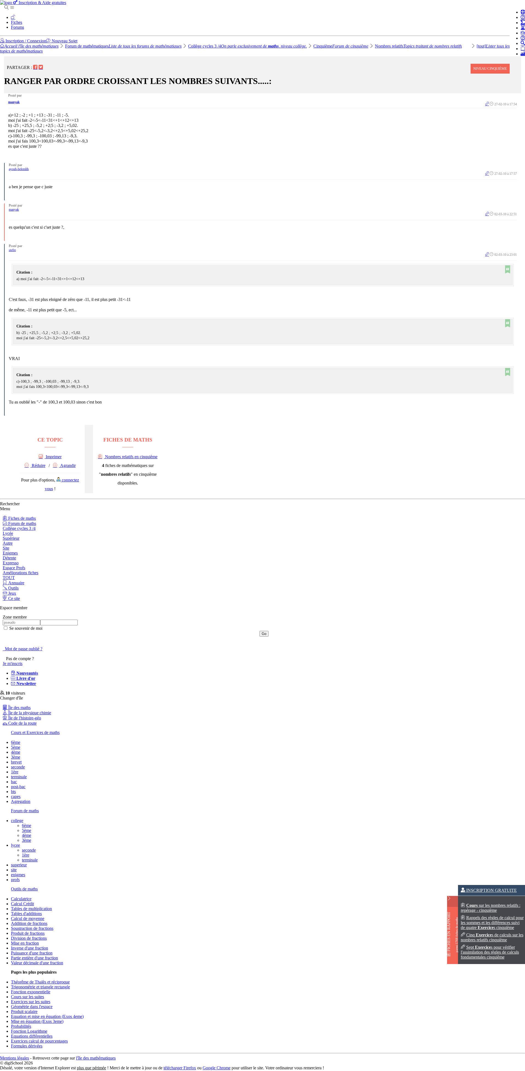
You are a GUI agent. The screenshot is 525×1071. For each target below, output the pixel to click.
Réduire (38, 465)
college (17, 820)
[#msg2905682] (487, 174)
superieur (19, 865)
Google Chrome (217, 1068)
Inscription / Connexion (25, 41)
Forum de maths (21, 523)
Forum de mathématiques (123, 46)
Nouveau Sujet (64, 41)
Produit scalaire (24, 1011)
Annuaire (15, 583)
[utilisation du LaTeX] (523, 22)
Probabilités (21, 1026)
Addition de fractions (29, 923)
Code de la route (22, 723)
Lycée (8, 533)
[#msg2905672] (487, 104)
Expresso (11, 563)
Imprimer (53, 456)
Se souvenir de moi (25, 628)
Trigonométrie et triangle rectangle (40, 987)
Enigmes (10, 553)
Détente (9, 558)
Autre (8, 543)
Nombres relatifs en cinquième (131, 456)
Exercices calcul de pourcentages (39, 1041)
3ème (15, 757)
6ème (15, 742)
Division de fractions (29, 938)
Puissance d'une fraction (31, 953)
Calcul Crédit (22, 903)
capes (16, 796)
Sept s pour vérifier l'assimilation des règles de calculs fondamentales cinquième (490, 952)
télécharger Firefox (180, 1068)
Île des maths (19, 707)
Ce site (13, 598)
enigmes (18, 874)
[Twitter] (41, 67)
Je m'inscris (12, 663)
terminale (19, 776)
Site (6, 548)
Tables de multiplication (31, 908)
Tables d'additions (26, 913)
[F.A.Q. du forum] (523, 17)
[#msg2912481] (487, 214)
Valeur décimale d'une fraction (37, 962)
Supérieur (11, 538)
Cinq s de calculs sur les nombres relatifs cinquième (492, 937)
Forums (17, 27)
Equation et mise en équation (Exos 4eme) (47, 1016)
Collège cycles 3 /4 (247, 46)
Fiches (16, 22)
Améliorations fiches (20, 572)
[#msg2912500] (487, 255)
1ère (14, 772)
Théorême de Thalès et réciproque (40, 982)
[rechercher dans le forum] (523, 43)
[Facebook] (35, 67)
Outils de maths (24, 889)
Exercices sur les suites (30, 1001)
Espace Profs (14, 567)
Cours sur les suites (27, 996)
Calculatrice (21, 898)
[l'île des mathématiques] (6, 2)
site (14, 869)
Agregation (20, 801)
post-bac (18, 786)
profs (15, 879)
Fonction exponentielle (30, 991)
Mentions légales (14, 1058)
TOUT (9, 577)
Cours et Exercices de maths (35, 732)
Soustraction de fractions (32, 928)
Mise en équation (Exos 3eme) (37, 1021)
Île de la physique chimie (29, 712)
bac (14, 781)
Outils (13, 588)
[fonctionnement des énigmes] (523, 38)
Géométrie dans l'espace (31, 1006)
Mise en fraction (25, 943)
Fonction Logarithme (29, 1031)
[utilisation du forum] (523, 12)
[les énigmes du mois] (523, 27)
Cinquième (340, 46)
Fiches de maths (21, 518)
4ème (15, 752)
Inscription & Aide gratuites (42, 2)
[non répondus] (523, 48)
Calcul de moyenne (27, 918)
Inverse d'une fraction (29, 948)
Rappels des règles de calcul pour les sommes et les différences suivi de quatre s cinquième (492, 922)
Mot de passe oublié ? (22, 648)
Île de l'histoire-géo (24, 718)
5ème (15, 747)
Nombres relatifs (418, 46)
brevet (16, 762)
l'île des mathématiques (96, 1058)
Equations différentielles (31, 1036)
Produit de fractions (28, 933)
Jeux (11, 593)
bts (13, 791)
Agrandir (67, 465)
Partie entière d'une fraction (34, 958)
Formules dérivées (26, 1046)
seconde (18, 767)
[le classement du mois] (523, 33)
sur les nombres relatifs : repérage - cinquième (490, 908)
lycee (15, 845)
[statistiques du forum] (523, 53)
